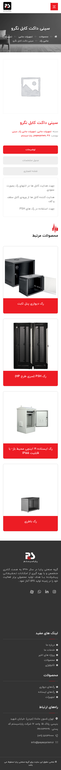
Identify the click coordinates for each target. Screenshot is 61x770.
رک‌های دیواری (47, 687)
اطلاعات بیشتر (28, 286)
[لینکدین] (46, 591)
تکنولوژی (50, 665)
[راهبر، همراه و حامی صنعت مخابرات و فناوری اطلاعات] (7, 7)
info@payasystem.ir (42, 742)
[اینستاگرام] (54, 591)
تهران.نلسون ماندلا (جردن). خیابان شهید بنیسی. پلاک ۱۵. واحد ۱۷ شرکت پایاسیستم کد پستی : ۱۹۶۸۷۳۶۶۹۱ (33, 724)
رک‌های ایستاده (46, 692)
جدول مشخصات (30, 160)
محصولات (49, 660)
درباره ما (50, 645)
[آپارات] (32, 591)
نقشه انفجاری (31, 171)
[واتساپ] (39, 591)
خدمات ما (49, 650)
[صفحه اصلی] (56, 36)
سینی (14, 131)
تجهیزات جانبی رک (27, 131)
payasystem (40, 135)
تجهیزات (50, 697)
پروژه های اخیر (46, 655)
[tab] (30, 149)
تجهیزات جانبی (44, 131)
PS (48, 135)
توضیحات (30, 149)
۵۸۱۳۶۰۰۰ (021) (45, 736)
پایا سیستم (26, 135)
